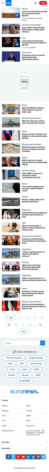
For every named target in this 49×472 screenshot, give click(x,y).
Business (5, 411)
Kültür (38, 375)
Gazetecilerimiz (8, 431)
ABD (23, 223)
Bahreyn (25, 262)
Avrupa (4, 406)
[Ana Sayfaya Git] (8, 3)
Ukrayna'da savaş (36, 358)
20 (40, 325)
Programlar (30, 426)
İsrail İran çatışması (14, 358)
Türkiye (25, 197)
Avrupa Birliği (24, 381)
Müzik (36, 369)
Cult (23, 38)
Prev (11, 318)
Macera (25, 9)
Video (4, 426)
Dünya (24, 105)
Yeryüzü (29, 411)
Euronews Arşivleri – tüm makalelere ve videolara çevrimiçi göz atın (35, 433)
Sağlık (28, 416)
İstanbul (11, 375)
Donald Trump (36, 363)
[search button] (42, 343)
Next (23, 331)
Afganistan (26, 210)
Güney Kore (27, 52)
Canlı (43, 3)
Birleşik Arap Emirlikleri (31, 25)
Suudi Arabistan (28, 170)
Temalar (5, 400)
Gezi (3, 421)
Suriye (12, 369)
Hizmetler (5, 442)
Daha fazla (6, 448)
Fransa (10, 363)
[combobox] (24, 343)
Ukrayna (25, 375)
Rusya (24, 369)
